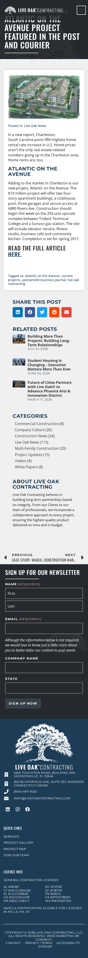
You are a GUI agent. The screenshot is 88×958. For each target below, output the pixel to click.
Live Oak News (35, 126)
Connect (44, 939)
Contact (13, 943)
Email (23, 619)
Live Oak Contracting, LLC (59, 932)
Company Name (21, 658)
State (11, 679)
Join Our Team (16, 855)
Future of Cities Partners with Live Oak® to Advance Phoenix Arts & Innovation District (50, 389)
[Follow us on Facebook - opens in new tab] (27, 809)
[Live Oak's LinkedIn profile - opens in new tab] (8, 809)
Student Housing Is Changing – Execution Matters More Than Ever (49, 365)
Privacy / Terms (38, 943)
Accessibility (68, 943)
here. (15, 254)
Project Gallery (19, 842)
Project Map (15, 849)
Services (11, 836)
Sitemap (45, 946)
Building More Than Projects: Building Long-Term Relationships (49, 340)
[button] (81, 10)
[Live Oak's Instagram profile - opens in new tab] (18, 809)
